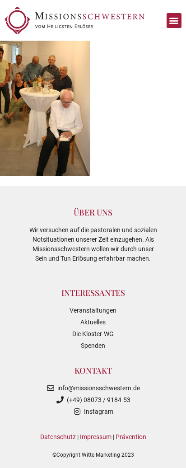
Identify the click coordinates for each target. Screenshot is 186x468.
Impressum (96, 436)
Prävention (131, 436)
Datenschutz (58, 436)
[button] (174, 20)
